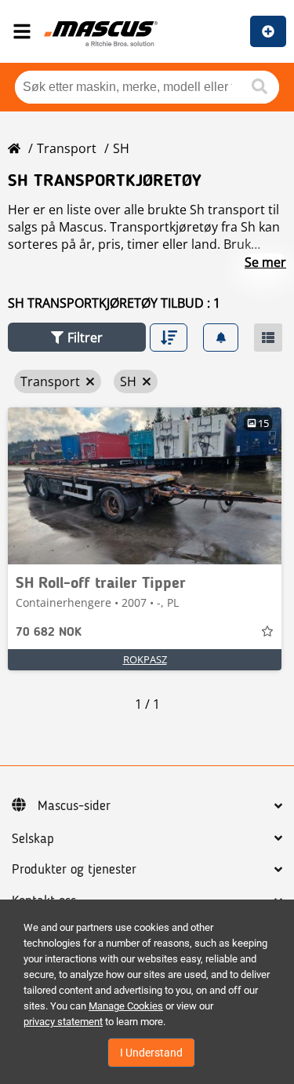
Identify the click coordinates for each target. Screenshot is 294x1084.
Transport (66, 148)
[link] (144, 485)
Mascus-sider (74, 806)
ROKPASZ (145, 659)
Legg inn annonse (268, 31)
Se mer (265, 262)
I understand (151, 1052)
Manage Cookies (126, 1006)
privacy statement (63, 1021)
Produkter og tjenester (74, 870)
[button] (77, 337)
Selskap (33, 839)
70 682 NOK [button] (49, 632)
